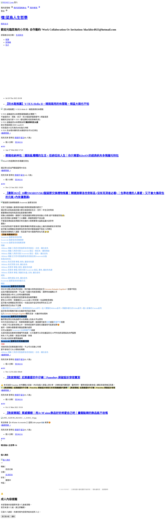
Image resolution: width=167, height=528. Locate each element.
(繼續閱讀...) (6, 133)
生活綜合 (19, 35)
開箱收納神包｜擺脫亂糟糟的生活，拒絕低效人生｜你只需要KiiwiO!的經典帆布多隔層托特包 (62, 155)
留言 (22, 138)
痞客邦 (17, 138)
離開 (13, 516)
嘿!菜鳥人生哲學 (14, 18)
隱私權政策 (96, 489)
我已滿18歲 (5, 516)
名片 (7, 45)
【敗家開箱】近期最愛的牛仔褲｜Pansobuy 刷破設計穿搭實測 (42, 377)
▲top (3, 146)
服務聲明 (105, 489)
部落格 (8, 42)
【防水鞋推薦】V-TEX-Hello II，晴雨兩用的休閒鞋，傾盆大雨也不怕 (47, 103)
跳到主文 (4, 24)
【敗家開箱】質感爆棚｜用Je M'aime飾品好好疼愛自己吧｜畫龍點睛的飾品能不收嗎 (56, 412)
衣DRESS (19, 142)
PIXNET (66, 489)
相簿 (7, 40)
